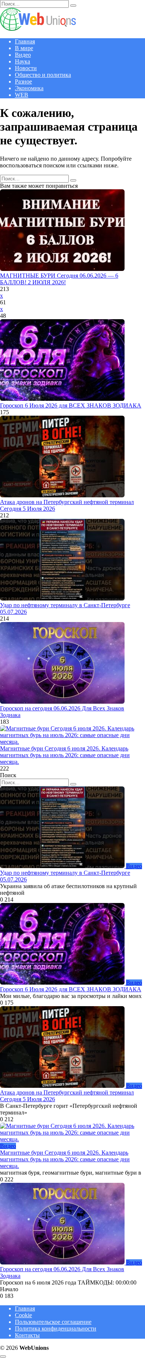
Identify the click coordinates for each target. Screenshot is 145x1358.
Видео (23, 55)
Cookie (23, 1315)
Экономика (29, 88)
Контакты (27, 1335)
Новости (26, 68)
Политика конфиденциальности (55, 1328)
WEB (21, 95)
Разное (23, 81)
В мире (24, 48)
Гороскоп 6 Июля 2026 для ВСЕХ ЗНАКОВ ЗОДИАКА (70, 405)
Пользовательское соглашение (53, 1322)
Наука (22, 61)
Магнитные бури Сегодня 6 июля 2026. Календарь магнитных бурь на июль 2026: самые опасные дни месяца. (65, 755)
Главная (25, 41)
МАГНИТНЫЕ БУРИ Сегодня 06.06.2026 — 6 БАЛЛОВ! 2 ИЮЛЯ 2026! (59, 278)
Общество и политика (43, 75)
